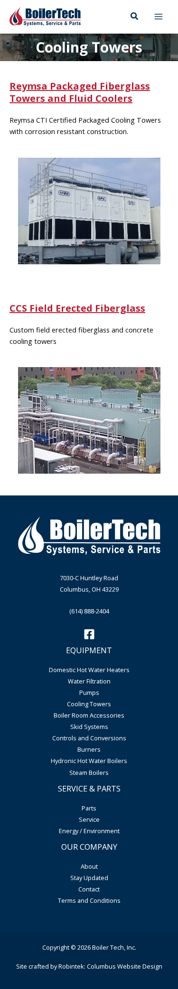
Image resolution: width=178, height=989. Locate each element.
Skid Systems (89, 726)
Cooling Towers (89, 704)
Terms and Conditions (89, 900)
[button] (135, 16)
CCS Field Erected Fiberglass (77, 308)
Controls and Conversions (89, 738)
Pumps (89, 692)
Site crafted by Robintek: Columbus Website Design (89, 966)
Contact (89, 889)
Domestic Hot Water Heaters (89, 669)
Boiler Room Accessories (89, 715)
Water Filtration (89, 681)
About (89, 866)
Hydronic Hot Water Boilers (89, 760)
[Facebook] (89, 634)
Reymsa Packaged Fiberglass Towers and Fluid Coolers (79, 92)
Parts (89, 808)
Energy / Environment (89, 831)
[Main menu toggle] (159, 17)
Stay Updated (89, 877)
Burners (89, 749)
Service (89, 819)
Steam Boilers (89, 772)
